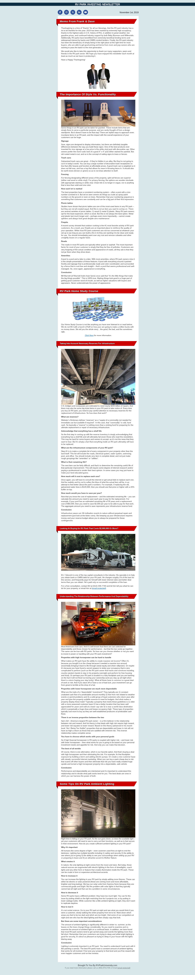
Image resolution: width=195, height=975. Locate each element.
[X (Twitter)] (72, 12)
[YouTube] (85, 12)
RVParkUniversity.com (106, 965)
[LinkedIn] (79, 12)
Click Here (89, 335)
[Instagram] (66, 12)
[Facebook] (60, 12)
